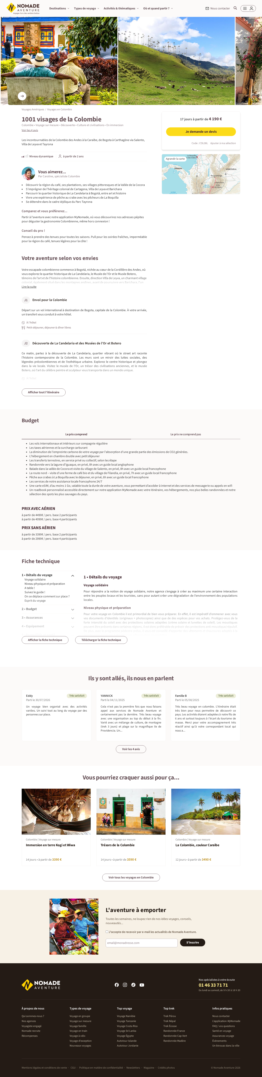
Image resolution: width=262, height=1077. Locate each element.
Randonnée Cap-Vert (175, 1036)
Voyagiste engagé (31, 1026)
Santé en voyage (221, 1031)
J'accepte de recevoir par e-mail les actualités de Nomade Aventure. (152, 932)
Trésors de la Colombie (118, 845)
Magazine (149, 1068)
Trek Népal (169, 1021)
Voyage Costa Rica (127, 1026)
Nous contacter (221, 1016)
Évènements (219, 1041)
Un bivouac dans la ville (225, 1046)
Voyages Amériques (33, 109)
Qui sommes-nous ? (33, 1016)
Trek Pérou (169, 1016)
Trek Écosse (170, 1026)
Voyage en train (78, 1031)
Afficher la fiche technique (45, 640)
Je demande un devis (201, 131)
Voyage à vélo (77, 1036)
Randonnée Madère (174, 1041)
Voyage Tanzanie (126, 1021)
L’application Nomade (226, 1021)
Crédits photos (166, 1068)
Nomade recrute (31, 1031)
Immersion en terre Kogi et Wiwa (50, 845)
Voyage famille (78, 1026)
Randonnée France (174, 1031)
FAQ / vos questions (223, 1026)
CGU (73, 1068)
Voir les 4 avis (131, 749)
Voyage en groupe (80, 1016)
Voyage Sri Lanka (126, 1031)
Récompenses (30, 1036)
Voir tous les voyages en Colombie (131, 877)
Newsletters (133, 1068)
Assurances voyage (223, 1036)
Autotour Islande (127, 1041)
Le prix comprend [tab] (76, 434)
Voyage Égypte (125, 1036)
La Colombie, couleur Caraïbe (197, 845)
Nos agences (29, 1021)
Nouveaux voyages (80, 1046)
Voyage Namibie (126, 1016)
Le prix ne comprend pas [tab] (186, 434)
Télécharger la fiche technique (101, 640)
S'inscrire (192, 942)
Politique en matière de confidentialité (101, 1068)
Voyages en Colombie (59, 109)
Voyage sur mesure (80, 1021)
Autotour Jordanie (127, 1046)
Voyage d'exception (81, 1041)
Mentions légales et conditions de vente (44, 1068)
